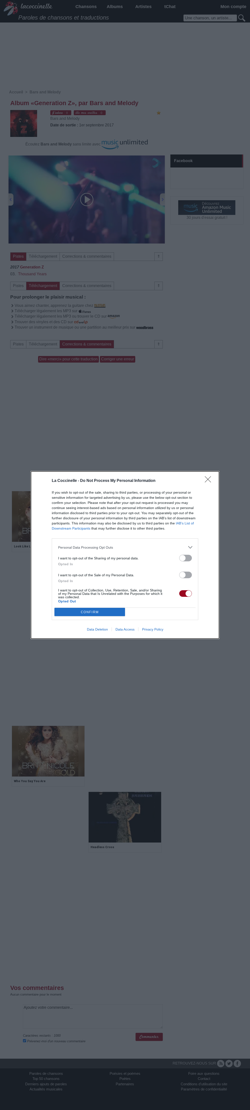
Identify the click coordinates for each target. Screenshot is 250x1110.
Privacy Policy (152, 629)
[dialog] (125, 555)
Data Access (125, 629)
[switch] (185, 558)
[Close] (209, 481)
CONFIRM (90, 612)
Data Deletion (97, 629)
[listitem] (125, 547)
